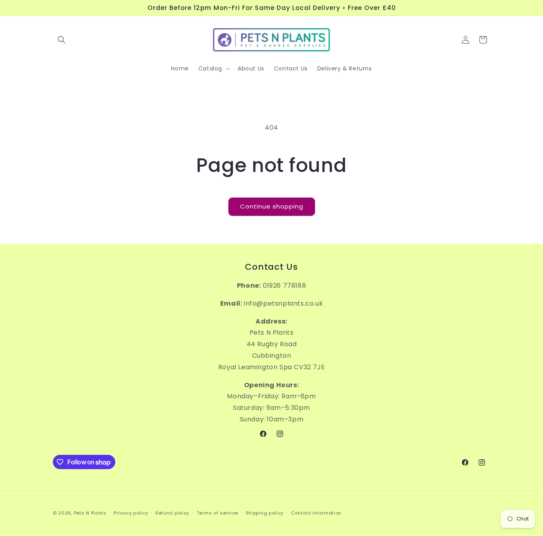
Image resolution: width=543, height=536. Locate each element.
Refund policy (172, 513)
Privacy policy (131, 513)
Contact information (316, 513)
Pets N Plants (90, 513)
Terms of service (217, 513)
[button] (61, 40)
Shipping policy (265, 513)
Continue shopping (271, 206)
